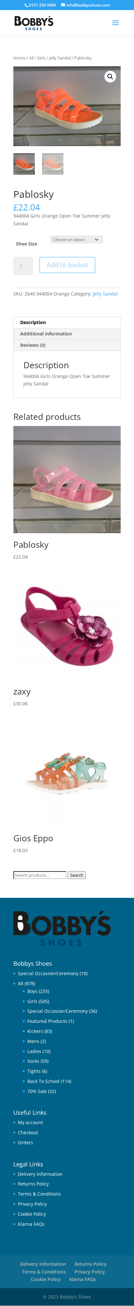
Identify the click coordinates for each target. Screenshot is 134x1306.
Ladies (34, 1051)
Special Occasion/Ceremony (48, 973)
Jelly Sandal (60, 58)
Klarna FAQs (31, 1224)
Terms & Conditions (39, 1194)
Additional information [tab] (46, 334)
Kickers (35, 1031)
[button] (110, 76)
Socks (33, 1061)
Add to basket (67, 264)
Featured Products (47, 1021)
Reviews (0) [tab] (33, 345)
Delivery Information (40, 1174)
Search (76, 875)
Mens (33, 1041)
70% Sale (37, 1091)
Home (19, 58)
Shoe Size (26, 244)
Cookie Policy (32, 1214)
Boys (32, 991)
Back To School (43, 1081)
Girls (41, 58)
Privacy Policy (32, 1204)
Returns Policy (33, 1184)
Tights (34, 1071)
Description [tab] (33, 322)
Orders (25, 1142)
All (31, 58)
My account (30, 1122)
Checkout (28, 1132)
